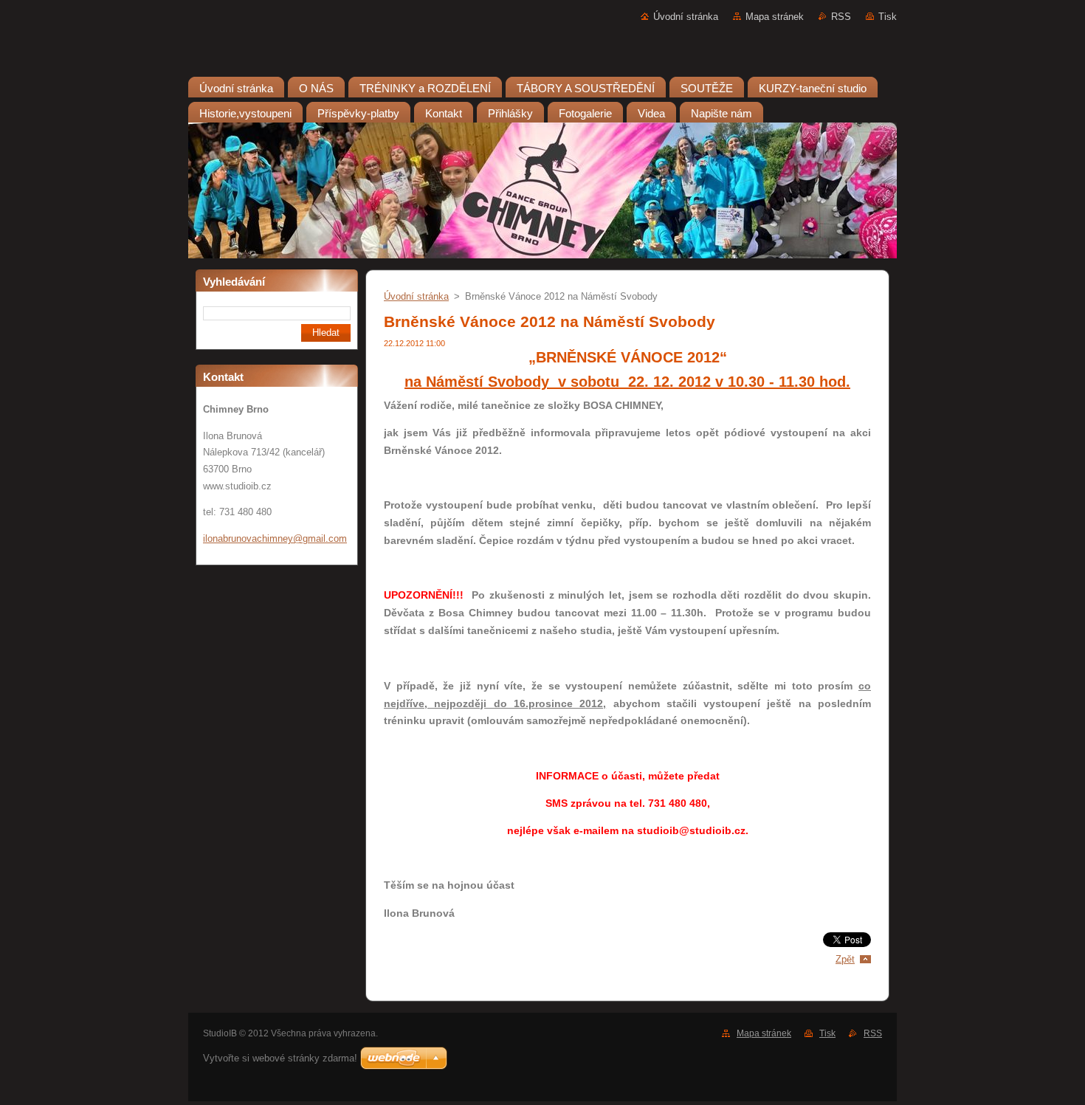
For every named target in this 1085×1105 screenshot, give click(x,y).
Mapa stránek (774, 16)
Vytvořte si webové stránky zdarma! (280, 1058)
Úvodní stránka (685, 16)
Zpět (845, 959)
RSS (841, 16)
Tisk (887, 16)
